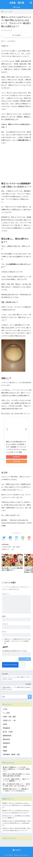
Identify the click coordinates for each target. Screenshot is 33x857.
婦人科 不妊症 (8, 732)
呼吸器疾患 (6, 728)
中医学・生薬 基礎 (13, 547)
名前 (4, 616)
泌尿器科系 (6, 743)
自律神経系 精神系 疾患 (11, 754)
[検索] (30, 697)
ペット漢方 (6, 713)
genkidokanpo (27, 805)
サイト (4, 631)
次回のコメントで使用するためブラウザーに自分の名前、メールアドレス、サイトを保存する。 (17, 641)
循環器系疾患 (7, 735)
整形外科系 (6, 739)
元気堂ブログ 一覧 (8, 549)
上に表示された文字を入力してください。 (15, 651)
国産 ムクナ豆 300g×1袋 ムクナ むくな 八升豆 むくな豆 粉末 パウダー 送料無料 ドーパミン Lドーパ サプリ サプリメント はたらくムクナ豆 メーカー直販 (16, 447)
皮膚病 (5, 747)
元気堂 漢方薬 (16, 2)
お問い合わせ (16, 7)
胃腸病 (5, 751)
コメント (6, 594)
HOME (17, 850)
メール (5, 624)
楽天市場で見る (16, 457)
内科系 (5, 724)
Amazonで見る (16, 461)
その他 (4, 547)
